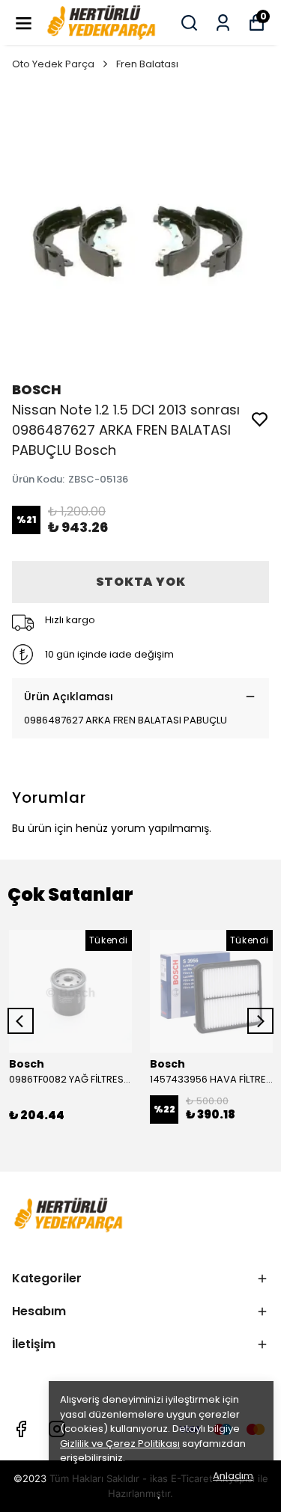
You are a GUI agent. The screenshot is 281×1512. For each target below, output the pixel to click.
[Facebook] (21, 1429)
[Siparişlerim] (223, 22)
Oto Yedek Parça (53, 64)
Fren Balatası (147, 64)
